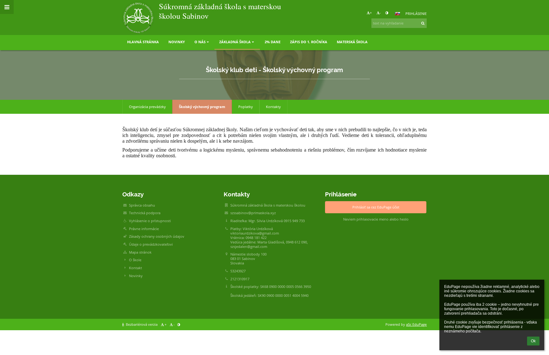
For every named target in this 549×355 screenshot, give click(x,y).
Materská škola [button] (352, 42)
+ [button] (371, 12)
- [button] (380, 12)
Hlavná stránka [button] (143, 42)
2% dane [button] (273, 42)
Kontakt (135, 268)
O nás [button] (200, 42)
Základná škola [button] (235, 42)
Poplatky (245, 107)
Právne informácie (144, 229)
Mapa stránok (140, 252)
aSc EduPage (416, 324)
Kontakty (273, 107)
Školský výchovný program (202, 107)
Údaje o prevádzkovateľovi (151, 244)
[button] (386, 13)
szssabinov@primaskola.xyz (253, 213)
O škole (135, 260)
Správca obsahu (142, 205)
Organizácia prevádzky (147, 107)
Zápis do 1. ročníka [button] (308, 42)
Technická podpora (144, 213)
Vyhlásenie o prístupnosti (150, 221)
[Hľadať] (423, 23)
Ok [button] (533, 341)
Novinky (136, 276)
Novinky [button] (176, 42)
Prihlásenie (416, 13)
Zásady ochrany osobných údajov (156, 236)
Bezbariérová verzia (142, 324)
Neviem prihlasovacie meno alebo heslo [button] (376, 219)
